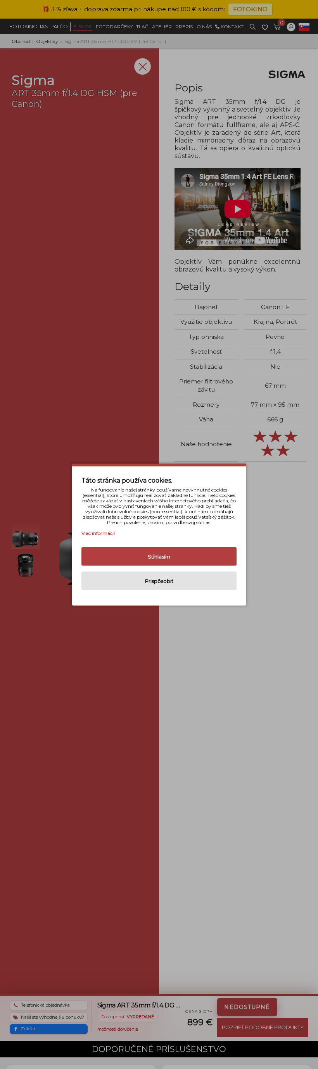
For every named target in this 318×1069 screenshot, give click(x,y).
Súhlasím (159, 556)
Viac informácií (98, 533)
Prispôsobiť (159, 581)
